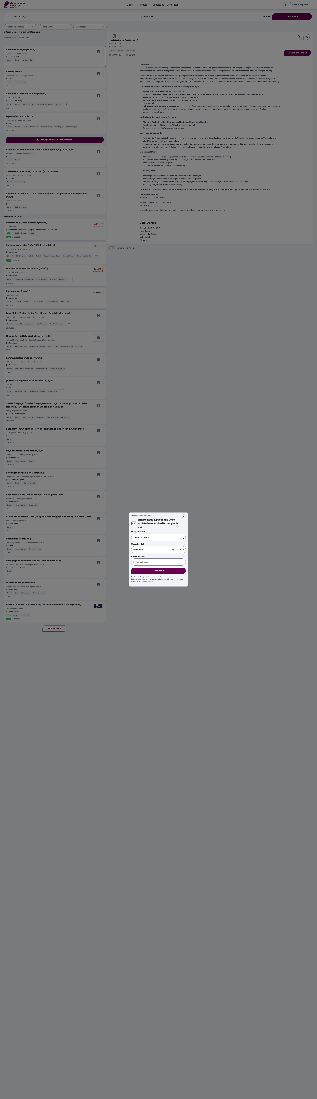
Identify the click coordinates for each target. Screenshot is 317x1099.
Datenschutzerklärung (139, 579)
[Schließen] (183, 517)
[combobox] (157, 537)
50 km (178, 550)
